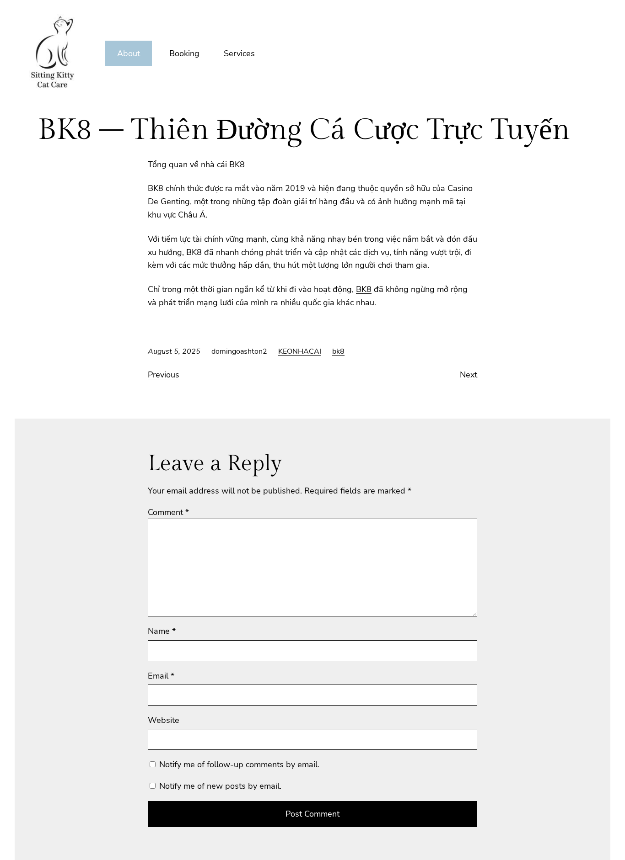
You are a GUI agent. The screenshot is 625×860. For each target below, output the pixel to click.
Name (162, 631)
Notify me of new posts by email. (220, 785)
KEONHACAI (299, 351)
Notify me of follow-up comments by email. (239, 764)
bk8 (338, 351)
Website (163, 720)
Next (468, 374)
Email (161, 675)
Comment (168, 512)
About (128, 53)
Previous (163, 374)
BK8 (364, 289)
